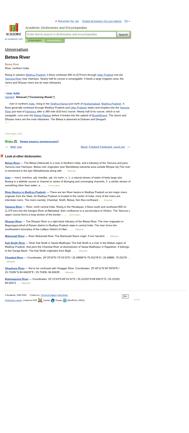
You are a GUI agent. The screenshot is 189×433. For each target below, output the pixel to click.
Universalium (34, 40)
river (8, 177)
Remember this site (68, 21)
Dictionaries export (13, 300)
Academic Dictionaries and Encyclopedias (56, 28)
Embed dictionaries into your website (102, 21)
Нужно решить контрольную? (39, 141)
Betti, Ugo (16, 146)
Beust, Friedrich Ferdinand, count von (103, 146)
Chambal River (14, 257)
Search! (123, 34)
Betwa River (12, 162)
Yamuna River (13, 206)
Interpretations (54, 40)
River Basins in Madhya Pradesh (25, 192)
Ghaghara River (15, 268)
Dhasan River (13, 221)
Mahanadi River (15, 236)
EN (126, 21)
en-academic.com (14, 39)
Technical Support (49, 295)
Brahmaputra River (16, 278)
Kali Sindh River (15, 242)
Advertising (63, 295)
